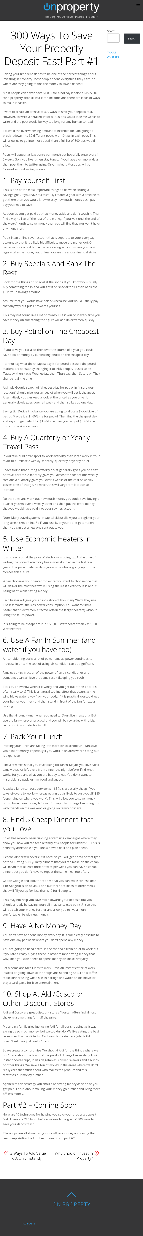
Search (111, 31)
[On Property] (71, 11)
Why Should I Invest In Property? (74, 1156)
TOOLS (111, 52)
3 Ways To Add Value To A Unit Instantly (28, 1156)
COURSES (113, 57)
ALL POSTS (29, 1223)
